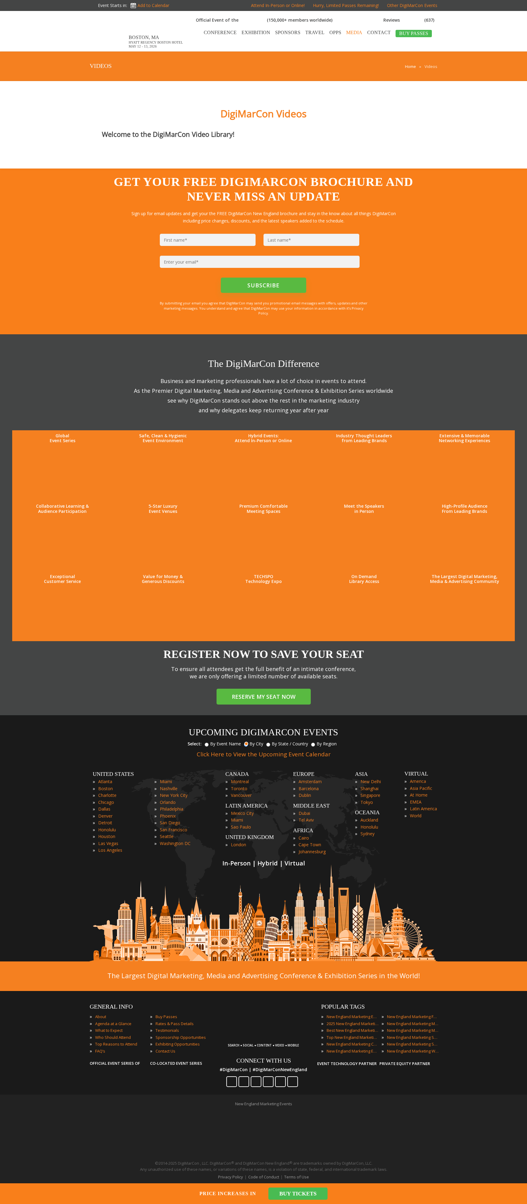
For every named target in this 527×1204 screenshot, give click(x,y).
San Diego (170, 823)
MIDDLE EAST (311, 806)
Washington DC (175, 843)
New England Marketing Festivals (413, 1016)
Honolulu (107, 830)
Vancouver (241, 795)
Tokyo (366, 802)
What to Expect (109, 1030)
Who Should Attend (113, 1037)
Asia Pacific (421, 788)
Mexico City (242, 813)
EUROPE (303, 774)
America (418, 781)
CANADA (237, 774)
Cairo (304, 838)
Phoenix (168, 816)
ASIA (361, 774)
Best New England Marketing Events (352, 1030)
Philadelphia (171, 809)
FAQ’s (100, 1051)
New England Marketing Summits (413, 1044)
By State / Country (290, 744)
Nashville (168, 788)
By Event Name (225, 744)
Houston (106, 836)
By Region (327, 744)
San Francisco (173, 830)
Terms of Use (296, 1177)
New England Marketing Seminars (413, 1037)
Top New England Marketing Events (352, 1037)
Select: (195, 744)
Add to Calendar (153, 5)
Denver (105, 816)
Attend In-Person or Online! (278, 5)
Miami (166, 781)
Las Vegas (108, 843)
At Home (419, 795)
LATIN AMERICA (246, 806)
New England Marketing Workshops (413, 1051)
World (415, 816)
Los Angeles (110, 850)
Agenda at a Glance (113, 1023)
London (238, 844)
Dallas (104, 809)
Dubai (304, 813)
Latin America (423, 809)
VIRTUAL (416, 774)
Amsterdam (310, 781)
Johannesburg (312, 851)
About (100, 1016)
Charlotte (107, 795)
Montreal (240, 781)
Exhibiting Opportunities (178, 1044)
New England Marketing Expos (352, 1051)
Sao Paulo (241, 827)
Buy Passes (166, 1016)
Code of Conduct (263, 1177)
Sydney (367, 833)
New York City (174, 795)
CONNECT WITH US (263, 1060)
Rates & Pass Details (175, 1023)
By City (256, 744)
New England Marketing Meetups (413, 1030)
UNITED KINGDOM (249, 837)
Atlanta (105, 781)
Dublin (305, 795)
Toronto (239, 788)
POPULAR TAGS (343, 1006)
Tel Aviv (306, 820)
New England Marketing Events (352, 1016)
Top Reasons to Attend (116, 1044)
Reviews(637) (408, 20)
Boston (105, 788)
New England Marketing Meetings (413, 1023)
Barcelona (309, 788)
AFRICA (303, 830)
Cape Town (310, 844)
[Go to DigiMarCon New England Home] (109, 48)
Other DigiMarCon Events (412, 5)
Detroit (105, 823)
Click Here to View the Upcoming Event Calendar (264, 754)
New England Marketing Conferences (352, 1044)
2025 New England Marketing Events (352, 1023)
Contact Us (165, 1051)
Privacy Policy (230, 1177)
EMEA (415, 802)
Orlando (168, 802)
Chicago (106, 802)
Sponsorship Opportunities (181, 1037)
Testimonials (167, 1030)
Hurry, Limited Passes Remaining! (346, 5)
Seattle (167, 836)
